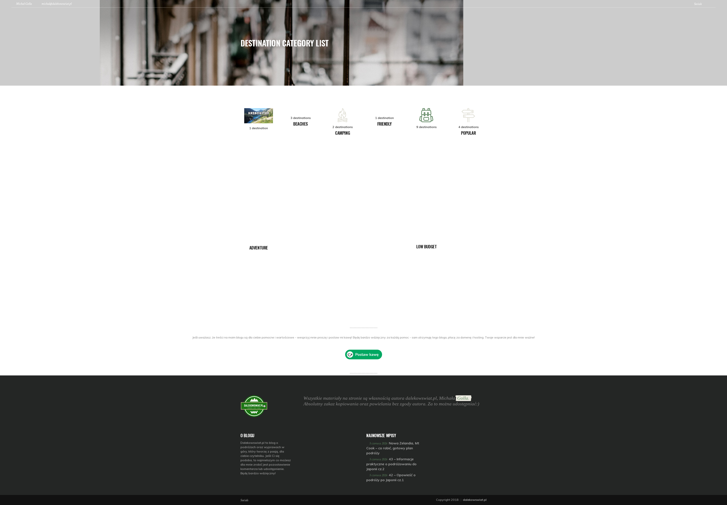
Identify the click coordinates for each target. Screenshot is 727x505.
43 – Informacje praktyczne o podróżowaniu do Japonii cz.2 (391, 464)
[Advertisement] (113, 298)
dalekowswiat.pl (475, 500)
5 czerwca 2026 (378, 443)
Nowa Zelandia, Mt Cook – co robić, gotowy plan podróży (392, 448)
